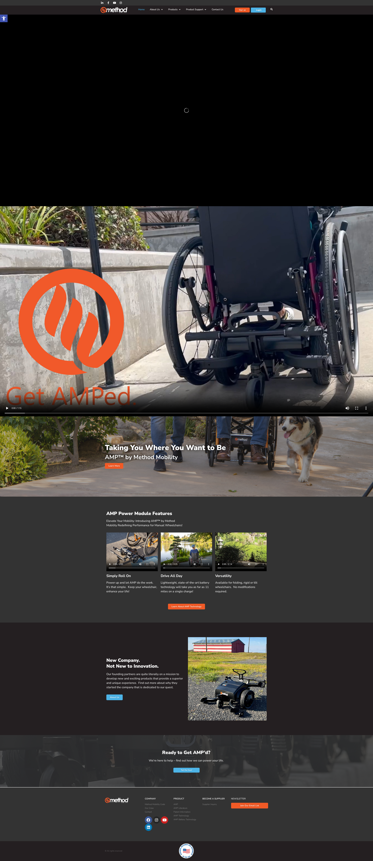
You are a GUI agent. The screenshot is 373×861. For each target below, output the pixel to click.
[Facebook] (148, 820)
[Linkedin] (148, 827)
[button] (4, 18)
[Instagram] (156, 820)
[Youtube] (164, 820)
